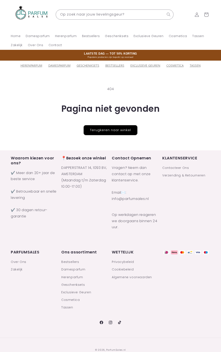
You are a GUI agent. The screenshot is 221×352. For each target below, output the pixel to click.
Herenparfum (31, 65)
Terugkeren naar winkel (110, 130)
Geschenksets (88, 65)
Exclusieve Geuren (145, 65)
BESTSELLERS (114, 65)
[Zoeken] (168, 14)
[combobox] (114, 14)
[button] (206, 14)
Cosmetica (175, 65)
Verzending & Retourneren (183, 175)
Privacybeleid (123, 262)
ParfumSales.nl (116, 350)
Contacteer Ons (175, 168)
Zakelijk (17, 269)
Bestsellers (70, 262)
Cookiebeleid (123, 269)
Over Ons (18, 262)
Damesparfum (59, 65)
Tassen (195, 65)
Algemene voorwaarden (132, 277)
